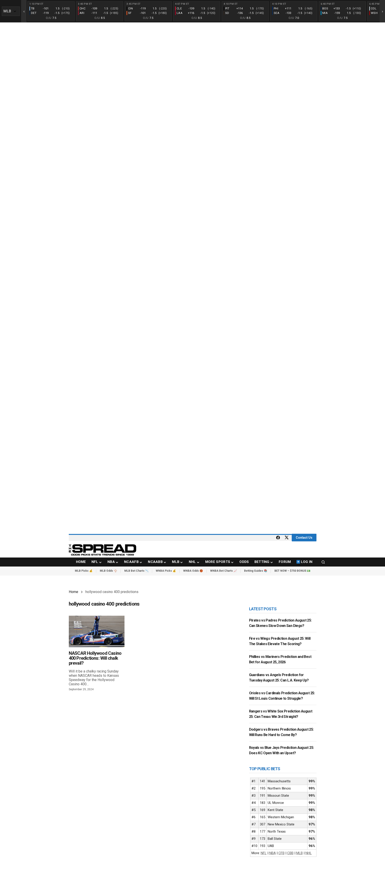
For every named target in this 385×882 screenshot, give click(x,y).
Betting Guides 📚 (255, 570)
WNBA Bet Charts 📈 (223, 570)
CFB (281, 853)
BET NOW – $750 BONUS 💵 (292, 570)
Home (73, 592)
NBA (272, 853)
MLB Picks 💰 (84, 570)
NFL (264, 853)
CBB (290, 853)
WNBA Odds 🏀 (193, 570)
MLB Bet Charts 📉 (136, 570)
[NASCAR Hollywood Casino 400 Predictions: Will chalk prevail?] (97, 631)
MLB (299, 853)
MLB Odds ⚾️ (108, 570)
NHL (308, 853)
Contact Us (304, 537)
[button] (323, 562)
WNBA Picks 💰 (166, 570)
